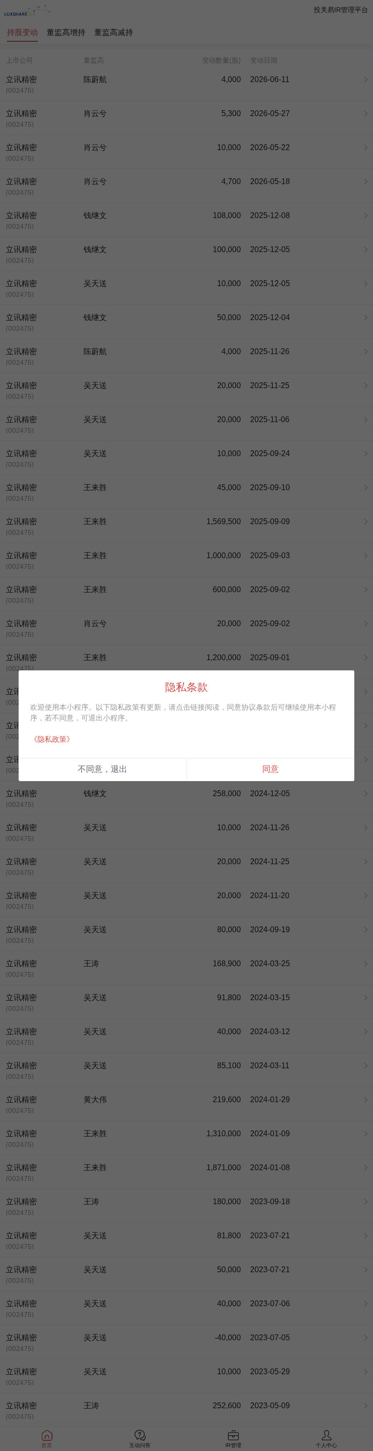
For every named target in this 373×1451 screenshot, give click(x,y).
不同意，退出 (102, 769)
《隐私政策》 (52, 739)
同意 (270, 769)
